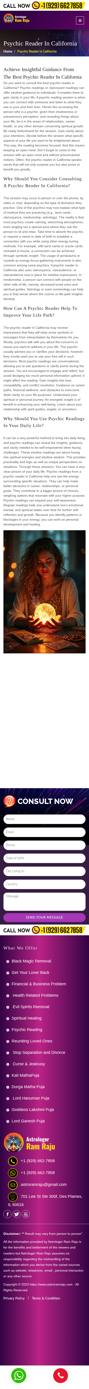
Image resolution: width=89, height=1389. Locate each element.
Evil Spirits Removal (30, 1007)
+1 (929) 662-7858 (38, 1160)
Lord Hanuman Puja (30, 1098)
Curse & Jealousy (28, 1064)
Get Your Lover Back (30, 972)
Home (7, 51)
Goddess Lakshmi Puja (33, 1109)
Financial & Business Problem (39, 984)
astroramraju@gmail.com (44, 1184)
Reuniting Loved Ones (32, 1041)
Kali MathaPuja (25, 1075)
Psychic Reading (27, 1029)
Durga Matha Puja (28, 1086)
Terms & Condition (46, 1298)
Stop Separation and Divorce (38, 1052)
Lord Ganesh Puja (28, 1121)
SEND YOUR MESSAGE (44, 917)
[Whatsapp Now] (18, 1375)
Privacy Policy (14, 1298)
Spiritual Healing (27, 1018)
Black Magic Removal (31, 961)
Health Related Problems (35, 995)
